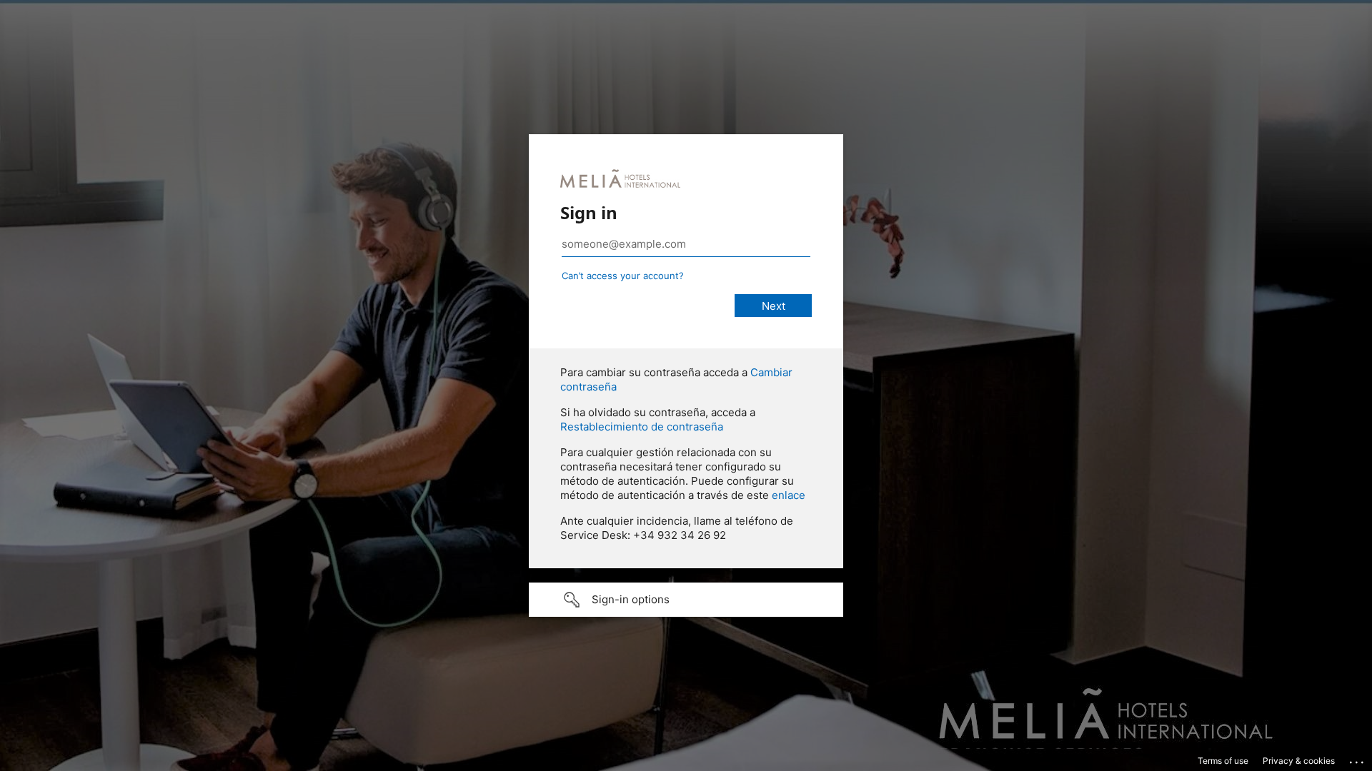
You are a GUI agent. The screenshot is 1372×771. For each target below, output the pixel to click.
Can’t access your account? (623, 275)
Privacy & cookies (1299, 760)
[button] (686, 600)
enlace (788, 495)
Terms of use (1223, 760)
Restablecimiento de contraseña (641, 426)
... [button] (1357, 759)
